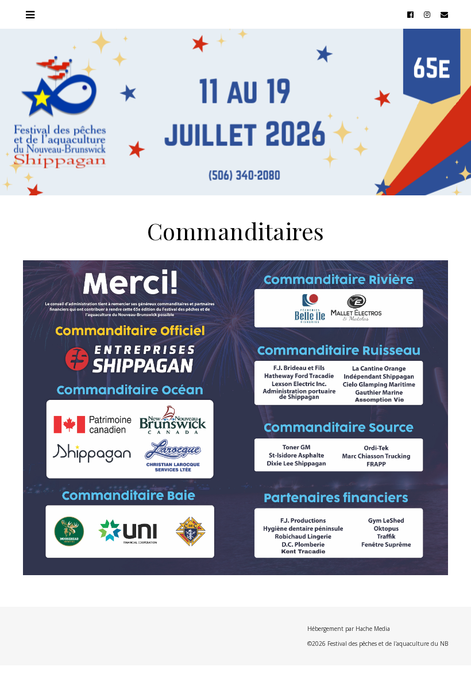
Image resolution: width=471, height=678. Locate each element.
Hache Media (373, 629)
